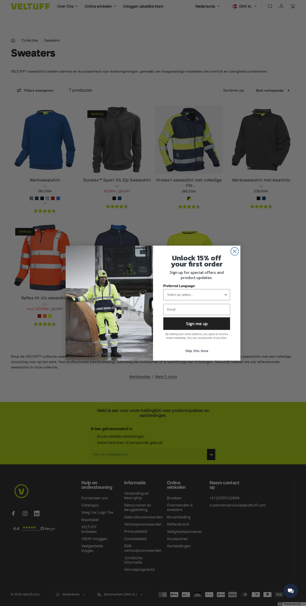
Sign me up (197, 323)
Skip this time (196, 350)
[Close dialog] (235, 251)
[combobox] (195, 294)
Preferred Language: (179, 286)
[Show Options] (226, 294)
